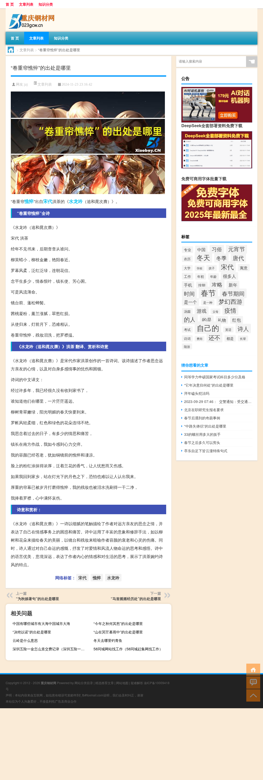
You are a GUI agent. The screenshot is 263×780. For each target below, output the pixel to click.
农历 (187, 258)
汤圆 (187, 311)
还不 (214, 337)
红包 (236, 320)
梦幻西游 (230, 301)
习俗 (217, 249)
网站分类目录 (83, 683)
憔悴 (29, 201)
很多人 (229, 276)
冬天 (203, 257)
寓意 (244, 267)
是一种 (207, 302)
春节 (208, 292)
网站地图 (122, 683)
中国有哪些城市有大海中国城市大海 (41, 623)
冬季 (221, 258)
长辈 (243, 338)
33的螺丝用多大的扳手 (202, 434)
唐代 (238, 258)
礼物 (222, 320)
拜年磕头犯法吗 (196, 393)
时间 (189, 293)
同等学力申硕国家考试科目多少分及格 (214, 376)
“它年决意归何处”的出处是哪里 (208, 385)
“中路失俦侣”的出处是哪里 (205, 426)
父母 (215, 311)
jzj (26, 84)
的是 (207, 319)
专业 (187, 249)
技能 (201, 285)
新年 (233, 284)
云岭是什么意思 (25, 640)
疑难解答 (137, 683)
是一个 (190, 302)
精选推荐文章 (104, 683)
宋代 (47, 201)
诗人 (243, 328)
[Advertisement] (131, 744)
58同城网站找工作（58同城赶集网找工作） (128, 648)
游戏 (201, 310)
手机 (188, 285)
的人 (190, 319)
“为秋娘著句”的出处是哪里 (37, 598)
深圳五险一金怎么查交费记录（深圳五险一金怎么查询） (51, 648)
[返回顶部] (252, 695)
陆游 (187, 346)
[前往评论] (252, 682)
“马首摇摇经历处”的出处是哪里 (136, 598)
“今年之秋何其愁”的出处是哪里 (118, 623)
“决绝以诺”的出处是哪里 (32, 631)
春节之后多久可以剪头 (202, 442)
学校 (199, 268)
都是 (230, 338)
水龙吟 (76, 201)
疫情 (230, 310)
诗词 (187, 338)
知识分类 (46, 4)
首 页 (10, 4)
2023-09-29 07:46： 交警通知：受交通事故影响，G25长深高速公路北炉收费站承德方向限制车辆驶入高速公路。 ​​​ (218, 401)
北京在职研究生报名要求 (204, 409)
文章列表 (26, 4)
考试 (187, 329)
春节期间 (233, 293)
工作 (187, 276)
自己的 (208, 327)
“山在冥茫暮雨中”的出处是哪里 (118, 631)
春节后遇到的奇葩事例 (202, 417)
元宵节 (236, 249)
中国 (201, 249)
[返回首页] (252, 669)
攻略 (217, 284)
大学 (187, 268)
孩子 (212, 268)
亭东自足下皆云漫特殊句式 (205, 450)
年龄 (213, 276)
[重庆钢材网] (33, 10)
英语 (228, 329)
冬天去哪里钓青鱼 (107, 640)
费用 (199, 339)
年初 (200, 276)
